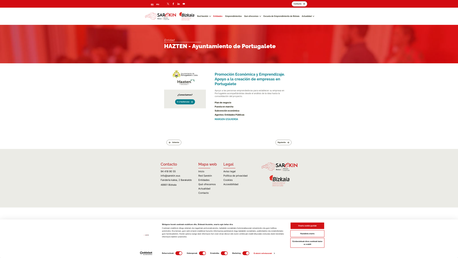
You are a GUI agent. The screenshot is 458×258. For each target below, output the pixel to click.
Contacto (203, 192)
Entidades (203, 180)
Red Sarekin (205, 175)
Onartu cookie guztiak (307, 226)
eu (157, 4)
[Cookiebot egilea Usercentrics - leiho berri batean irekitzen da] (146, 253)
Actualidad (204, 188)
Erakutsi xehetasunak (263, 253)
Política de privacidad (235, 175)
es (152, 4)
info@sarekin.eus (170, 175)
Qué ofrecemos (207, 184)
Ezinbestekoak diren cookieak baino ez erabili (307, 242)
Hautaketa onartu (307, 234)
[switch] (202, 253)
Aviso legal (229, 171)
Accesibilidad (230, 184)
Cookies (228, 180)
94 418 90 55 (168, 171)
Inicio (201, 171)
